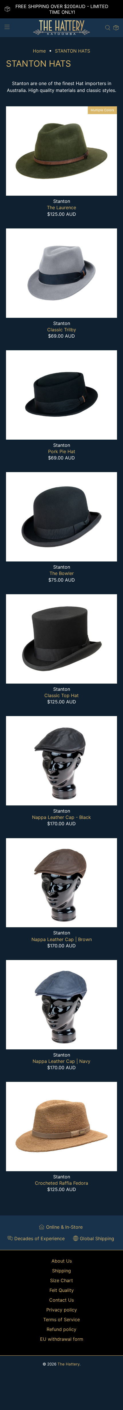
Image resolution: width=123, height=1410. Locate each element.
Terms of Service (61, 1319)
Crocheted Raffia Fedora (61, 1183)
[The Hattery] (61, 28)
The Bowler (61, 573)
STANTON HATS (72, 51)
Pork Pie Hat (61, 451)
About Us (61, 1261)
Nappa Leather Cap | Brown (61, 939)
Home (39, 51)
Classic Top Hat (61, 695)
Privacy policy (61, 1310)
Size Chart (61, 1280)
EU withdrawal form (61, 1339)
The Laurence (61, 207)
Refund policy (61, 1329)
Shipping (61, 1271)
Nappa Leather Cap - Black (61, 817)
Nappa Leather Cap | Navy (61, 1061)
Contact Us (61, 1300)
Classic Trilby (61, 329)
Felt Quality (61, 1290)
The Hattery (68, 1364)
